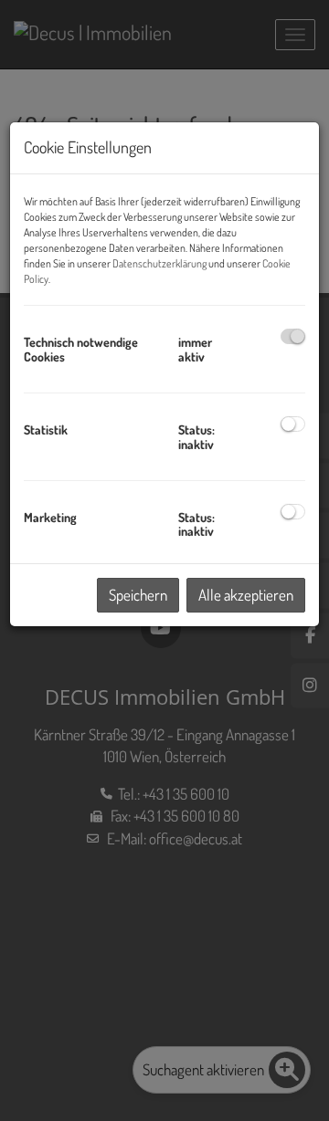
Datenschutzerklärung (159, 263)
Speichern (138, 594)
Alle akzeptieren (245, 594)
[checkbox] (293, 336)
